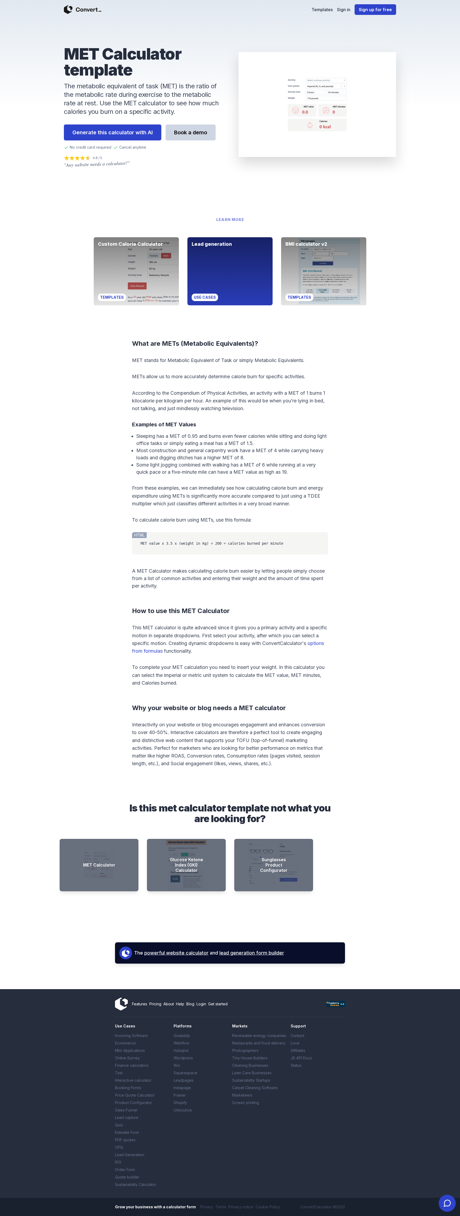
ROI (118, 1162)
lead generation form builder (251, 953)
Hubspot (181, 1050)
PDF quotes (125, 1140)
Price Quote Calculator (135, 1095)
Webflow (181, 1043)
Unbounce (183, 1110)
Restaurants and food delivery (258, 1043)
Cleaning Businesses (250, 1065)
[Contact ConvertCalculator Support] (447, 1203)
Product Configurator (133, 1102)
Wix (177, 1065)
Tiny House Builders (250, 1058)
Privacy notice (240, 1207)
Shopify (180, 1102)
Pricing (155, 1004)
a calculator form (179, 1207)
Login (201, 1004)
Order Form (125, 1169)
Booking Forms (128, 1087)
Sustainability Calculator (135, 1184)
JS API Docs (301, 1058)
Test (119, 1073)
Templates (322, 9)
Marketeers (242, 1095)
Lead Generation (129, 1154)
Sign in (343, 9)
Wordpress (183, 1058)
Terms (220, 1207)
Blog (190, 1004)
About (168, 1004)
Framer (180, 1095)
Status (296, 1065)
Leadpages (184, 1080)
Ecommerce (125, 1043)
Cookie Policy (268, 1207)
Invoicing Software (131, 1035)
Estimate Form (127, 1132)
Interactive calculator (133, 1080)
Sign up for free (375, 9)
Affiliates (298, 1050)
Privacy (206, 1207)
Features (139, 1004)
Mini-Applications (130, 1050)
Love (295, 1043)
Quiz (119, 1125)
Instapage (182, 1087)
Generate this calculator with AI (112, 132)
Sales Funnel (126, 1110)
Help (180, 1004)
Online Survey (127, 1058)
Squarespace (185, 1073)
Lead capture (126, 1117)
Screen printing (245, 1102)
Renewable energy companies (259, 1035)
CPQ (119, 1147)
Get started (218, 1004)
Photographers (245, 1050)
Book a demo (190, 132)
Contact (297, 1035)
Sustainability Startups (251, 1080)
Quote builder (127, 1177)
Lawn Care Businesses (252, 1073)
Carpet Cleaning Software (255, 1087)
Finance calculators (132, 1065)
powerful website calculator (176, 953)
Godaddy (182, 1035)
